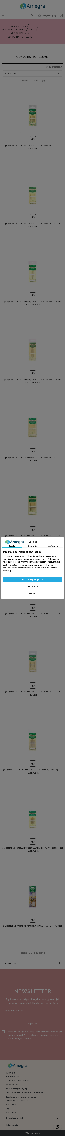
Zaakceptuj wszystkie (32, 579)
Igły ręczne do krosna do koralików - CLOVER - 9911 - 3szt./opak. (33, 925)
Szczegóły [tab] (32, 546)
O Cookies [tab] (53, 546)
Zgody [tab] (12, 546)
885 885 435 (12, 1084)
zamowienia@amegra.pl (17, 1088)
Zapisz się (32, 1023)
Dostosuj (31, 586)
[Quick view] (33, 139)
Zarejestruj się (47, 15)
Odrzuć (32, 593)
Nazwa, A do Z (32, 73)
